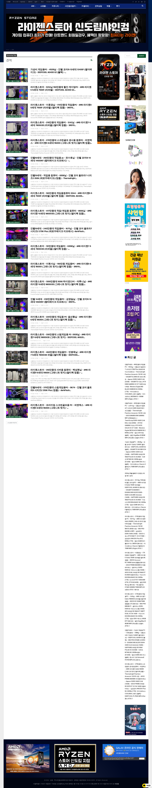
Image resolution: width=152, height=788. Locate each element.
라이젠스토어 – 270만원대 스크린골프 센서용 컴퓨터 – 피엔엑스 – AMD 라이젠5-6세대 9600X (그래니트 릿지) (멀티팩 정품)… (61, 142)
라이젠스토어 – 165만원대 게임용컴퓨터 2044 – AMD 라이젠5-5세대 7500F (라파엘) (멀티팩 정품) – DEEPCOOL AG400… (61, 195)
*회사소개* (15, 1)
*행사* (42, 1)
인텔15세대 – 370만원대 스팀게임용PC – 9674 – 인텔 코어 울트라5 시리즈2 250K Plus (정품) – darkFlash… (61, 389)
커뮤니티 (55, 6)
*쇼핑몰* (8, 1)
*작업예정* (79, 1)
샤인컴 (116, 784)
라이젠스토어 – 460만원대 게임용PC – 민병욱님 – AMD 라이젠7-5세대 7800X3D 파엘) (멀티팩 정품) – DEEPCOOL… (61, 353)
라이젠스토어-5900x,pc (13, 381)
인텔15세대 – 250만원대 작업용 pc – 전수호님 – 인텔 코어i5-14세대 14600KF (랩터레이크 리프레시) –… (61, 159)
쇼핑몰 (43, 6)
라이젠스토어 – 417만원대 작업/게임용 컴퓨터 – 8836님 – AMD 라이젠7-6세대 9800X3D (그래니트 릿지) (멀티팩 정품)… (61, 212)
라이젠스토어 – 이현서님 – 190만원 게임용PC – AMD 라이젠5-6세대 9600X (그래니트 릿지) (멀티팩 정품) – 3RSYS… (61, 265)
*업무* (36, 2)
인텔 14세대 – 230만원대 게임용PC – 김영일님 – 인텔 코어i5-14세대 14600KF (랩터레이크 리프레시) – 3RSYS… (61, 300)
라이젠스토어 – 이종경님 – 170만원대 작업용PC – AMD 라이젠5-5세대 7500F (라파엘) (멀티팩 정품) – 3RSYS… (61, 106)
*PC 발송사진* (71, 1)
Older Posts (12, 423)
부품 (108, 6)
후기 (118, 6)
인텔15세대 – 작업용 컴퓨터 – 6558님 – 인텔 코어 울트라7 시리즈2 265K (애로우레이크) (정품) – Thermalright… (61, 177)
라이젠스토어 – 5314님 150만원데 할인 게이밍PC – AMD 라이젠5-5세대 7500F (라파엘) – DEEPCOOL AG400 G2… (61, 88)
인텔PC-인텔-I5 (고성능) (13, 81)
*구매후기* (62, 1)
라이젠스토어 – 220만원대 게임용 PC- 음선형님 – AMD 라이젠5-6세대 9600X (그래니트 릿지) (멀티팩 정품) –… (61, 318)
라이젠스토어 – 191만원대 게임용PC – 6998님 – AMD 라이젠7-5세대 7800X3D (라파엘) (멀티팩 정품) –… (61, 248)
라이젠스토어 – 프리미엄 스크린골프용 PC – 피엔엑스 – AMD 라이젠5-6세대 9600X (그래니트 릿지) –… (61, 406)
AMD (32, 6)
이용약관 (22, 2)
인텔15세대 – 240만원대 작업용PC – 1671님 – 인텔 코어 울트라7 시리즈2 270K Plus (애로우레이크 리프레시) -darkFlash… (61, 230)
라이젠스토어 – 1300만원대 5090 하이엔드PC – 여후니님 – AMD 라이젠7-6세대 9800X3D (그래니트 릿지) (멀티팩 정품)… (61, 283)
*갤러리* (30, 1)
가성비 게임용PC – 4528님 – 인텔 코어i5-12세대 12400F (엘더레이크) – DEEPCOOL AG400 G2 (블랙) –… (61, 71)
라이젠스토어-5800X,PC (13, 134)
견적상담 (98, 6)
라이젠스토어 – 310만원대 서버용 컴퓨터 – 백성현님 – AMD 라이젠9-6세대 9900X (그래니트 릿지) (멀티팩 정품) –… (61, 371)
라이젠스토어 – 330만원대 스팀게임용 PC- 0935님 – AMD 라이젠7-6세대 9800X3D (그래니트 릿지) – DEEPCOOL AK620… (61, 336)
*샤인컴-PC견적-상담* (52, 1)
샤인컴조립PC (70, 6)
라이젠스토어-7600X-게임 (14, 99)
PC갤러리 (85, 6)
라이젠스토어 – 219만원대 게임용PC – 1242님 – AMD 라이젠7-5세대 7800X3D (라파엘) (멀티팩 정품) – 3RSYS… (61, 124)
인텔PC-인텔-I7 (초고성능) (14, 187)
